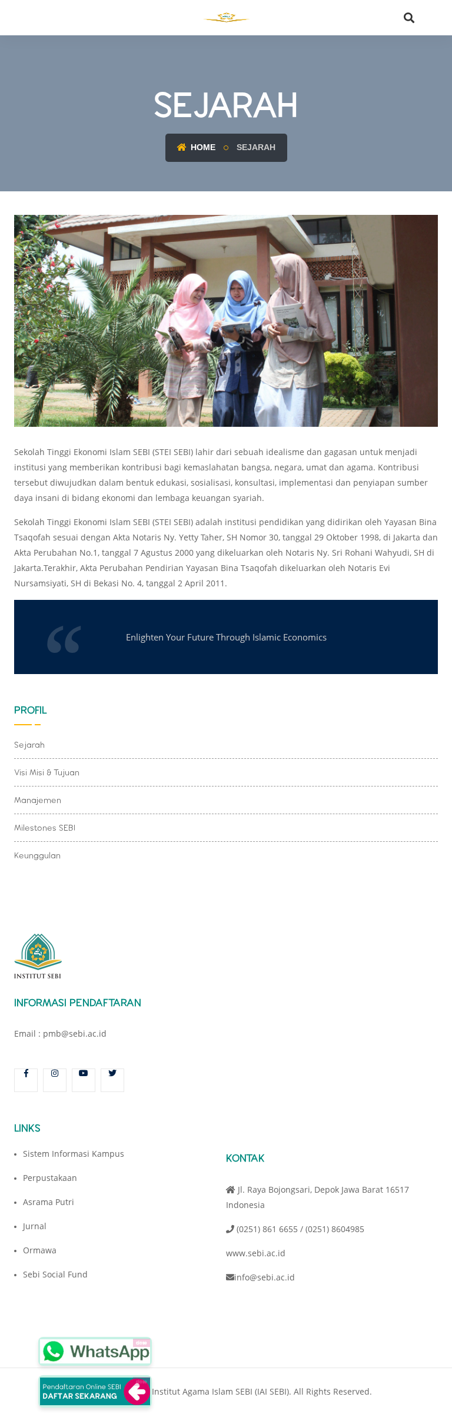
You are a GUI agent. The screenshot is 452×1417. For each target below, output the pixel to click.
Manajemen (37, 800)
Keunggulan (37, 855)
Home (201, 147)
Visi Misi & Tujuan (46, 772)
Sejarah (29, 744)
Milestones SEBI (44, 827)
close (141, 1342)
